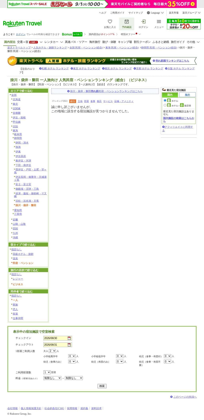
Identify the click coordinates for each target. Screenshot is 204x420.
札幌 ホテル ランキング (55, 68)
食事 (92, 101)
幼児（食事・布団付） (151, 356)
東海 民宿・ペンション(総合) (122, 47)
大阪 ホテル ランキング (181, 68)
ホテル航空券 (181, 105)
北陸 (15, 126)
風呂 (99, 101)
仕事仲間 (18, 318)
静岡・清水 (22, 142)
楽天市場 (173, 12)
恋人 (15, 309)
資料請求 (96, 408)
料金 (27, 378)
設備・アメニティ (123, 101)
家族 (15, 304)
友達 (15, 313)
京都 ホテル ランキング (149, 68)
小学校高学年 (50, 356)
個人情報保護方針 (31, 408)
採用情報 (72, 408)
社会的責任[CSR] (54, 408)
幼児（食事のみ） (53, 361)
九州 (15, 233)
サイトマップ (135, 12)
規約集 (84, 408)
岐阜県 (18, 134)
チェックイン (23, 337)
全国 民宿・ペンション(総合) (86, 47)
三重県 (18, 213)
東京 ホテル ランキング (86, 68)
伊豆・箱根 (19, 117)
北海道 (17, 99)
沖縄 (15, 237)
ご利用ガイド (117, 12)
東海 (15, 130)
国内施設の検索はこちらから (178, 119)
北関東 (17, 108)
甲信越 (17, 121)
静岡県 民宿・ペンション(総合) (159, 47)
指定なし (16, 249)
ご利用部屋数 (23, 372)
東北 (15, 103)
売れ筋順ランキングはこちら (172, 60)
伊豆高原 (21, 156)
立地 (80, 101)
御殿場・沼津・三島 (27, 188)
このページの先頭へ (185, 396)
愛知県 (18, 210)
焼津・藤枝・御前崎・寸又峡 (30, 195)
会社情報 (12, 408)
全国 (14, 94)
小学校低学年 (98, 356)
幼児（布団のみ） (100, 361)
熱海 (18, 147)
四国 (15, 228)
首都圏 (17, 112)
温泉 (15, 258)
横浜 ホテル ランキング (118, 68)
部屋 (86, 101)
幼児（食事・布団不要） (150, 363)
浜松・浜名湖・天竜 (27, 200)
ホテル (175, 101)
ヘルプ (102, 12)
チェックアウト (25, 344)
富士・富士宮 (23, 184)
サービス (108, 101)
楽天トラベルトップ (19, 47)
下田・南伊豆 (23, 165)
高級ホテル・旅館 (23, 254)
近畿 (15, 219)
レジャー (18, 278)
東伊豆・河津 (23, 160)
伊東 (18, 151)
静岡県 (18, 138)
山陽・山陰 (19, 223)
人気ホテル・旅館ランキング (50, 47)
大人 (45, 351)
